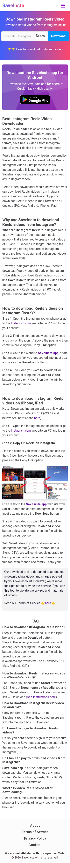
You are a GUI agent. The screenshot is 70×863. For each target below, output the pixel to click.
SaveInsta (13, 5)
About (35, 825)
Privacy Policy (35, 838)
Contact (35, 845)
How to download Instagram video (39, 49)
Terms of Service (35, 832)
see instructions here (41, 697)
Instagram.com (21, 323)
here (37, 418)
